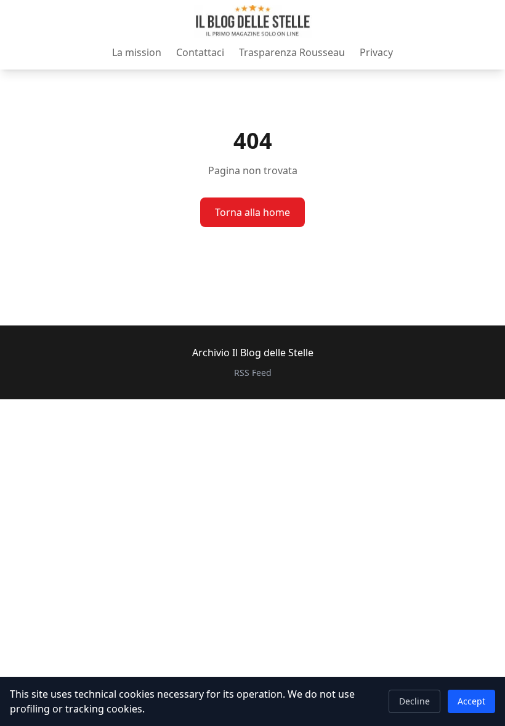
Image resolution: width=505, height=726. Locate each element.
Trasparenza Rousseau (292, 52)
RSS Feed (253, 372)
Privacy (376, 52)
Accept (471, 701)
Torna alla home (252, 212)
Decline (414, 701)
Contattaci (200, 52)
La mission (136, 52)
